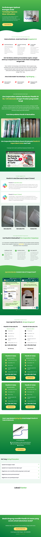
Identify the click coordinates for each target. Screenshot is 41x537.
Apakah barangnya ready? (8, 464)
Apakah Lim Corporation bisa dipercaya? (12, 468)
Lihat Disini (21, 244)
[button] (1, 293)
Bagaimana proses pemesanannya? (10, 474)
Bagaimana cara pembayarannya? (10, 477)
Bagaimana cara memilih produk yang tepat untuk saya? (16, 471)
